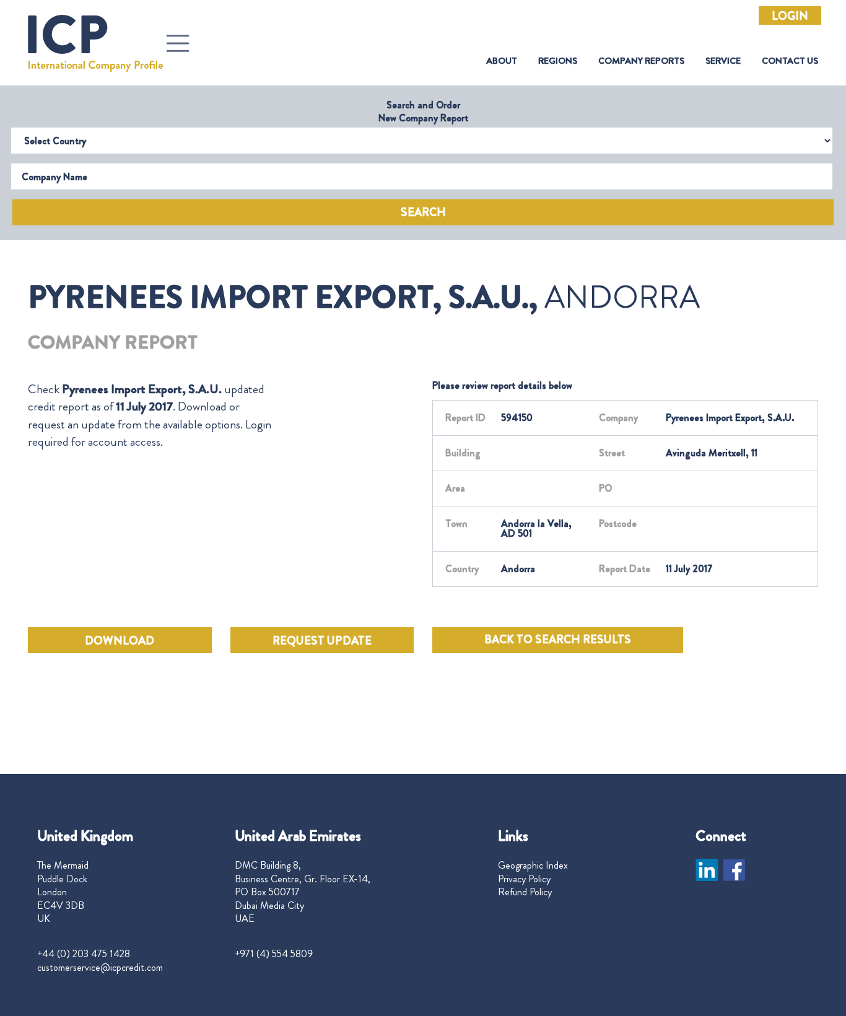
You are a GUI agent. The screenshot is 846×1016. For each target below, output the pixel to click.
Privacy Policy (524, 879)
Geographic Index (533, 865)
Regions (557, 61)
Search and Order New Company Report (423, 111)
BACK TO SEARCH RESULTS (557, 640)
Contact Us (790, 61)
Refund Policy (525, 892)
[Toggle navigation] (178, 43)
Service (723, 61)
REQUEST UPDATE (322, 641)
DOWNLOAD (119, 641)
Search (423, 212)
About (501, 61)
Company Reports (641, 61)
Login (790, 16)
